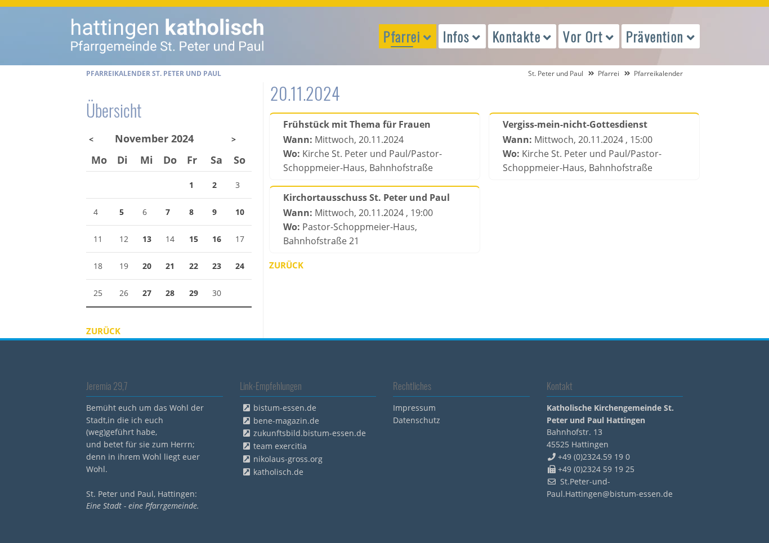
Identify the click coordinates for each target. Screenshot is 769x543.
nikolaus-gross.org (288, 459)
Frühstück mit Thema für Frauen (357, 124)
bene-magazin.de (286, 420)
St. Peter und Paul (555, 73)
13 (146, 239)
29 (193, 293)
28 (170, 293)
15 (193, 239)
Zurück (286, 265)
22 (193, 266)
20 (146, 266)
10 (239, 212)
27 (146, 293)
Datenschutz (416, 420)
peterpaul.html (167, 36)
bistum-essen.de (284, 407)
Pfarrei (608, 73)
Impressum (414, 407)
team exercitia (280, 446)
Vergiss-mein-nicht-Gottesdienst (575, 124)
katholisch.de (278, 471)
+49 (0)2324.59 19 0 (594, 456)
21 (170, 266)
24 (239, 266)
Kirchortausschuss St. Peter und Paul (366, 197)
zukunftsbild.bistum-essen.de (309, 433)
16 (216, 239)
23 (216, 266)
